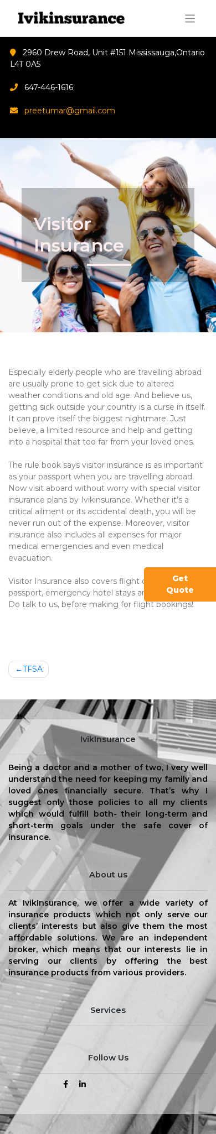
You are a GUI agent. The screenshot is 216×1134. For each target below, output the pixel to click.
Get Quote (180, 584)
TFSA (33, 669)
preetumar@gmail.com (69, 111)
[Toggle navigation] (190, 19)
